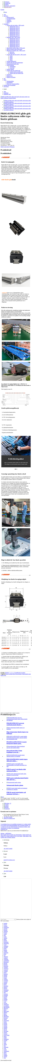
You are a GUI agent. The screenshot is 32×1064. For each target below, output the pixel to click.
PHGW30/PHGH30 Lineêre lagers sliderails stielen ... (17, 760)
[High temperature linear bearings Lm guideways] (17, 729)
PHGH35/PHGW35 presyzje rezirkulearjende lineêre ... (15, 724)
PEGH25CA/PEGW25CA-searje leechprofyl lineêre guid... (16, 742)
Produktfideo (10, 82)
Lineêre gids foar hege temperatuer (15, 62)
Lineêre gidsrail (10, 69)
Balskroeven (9, 76)
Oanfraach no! (4, 829)
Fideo (5, 80)
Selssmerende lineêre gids (13, 64)
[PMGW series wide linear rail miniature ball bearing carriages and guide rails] (17, 789)
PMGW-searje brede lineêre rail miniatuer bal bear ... (16, 793)
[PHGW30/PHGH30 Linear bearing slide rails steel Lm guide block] (17, 756)
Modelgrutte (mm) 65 (15, 36)
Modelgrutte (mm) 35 (15, 32)
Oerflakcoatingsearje (11, 61)
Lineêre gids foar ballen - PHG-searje (15, 25)
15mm (11, 56)
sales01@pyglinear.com (9, 818)
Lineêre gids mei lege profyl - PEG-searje (16, 54)
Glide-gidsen (26, 836)
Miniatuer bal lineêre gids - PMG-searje (16, 50)
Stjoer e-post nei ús (5, 146)
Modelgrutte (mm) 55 (15, 34)
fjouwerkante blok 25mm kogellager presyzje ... (14, 751)
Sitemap (2, 833)
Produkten (6, 24)
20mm (11, 57)
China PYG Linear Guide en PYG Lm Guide (11, 836)
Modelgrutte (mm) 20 (15, 28)
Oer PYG (6, 16)
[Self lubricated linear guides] (14, 782)
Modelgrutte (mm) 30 (15, 30)
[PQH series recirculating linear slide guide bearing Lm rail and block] (17, 775)
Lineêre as (9, 74)
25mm (11, 58)
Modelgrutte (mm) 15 (15, 26)
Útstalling (9, 20)
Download (6, 86)
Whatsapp (12, 146)
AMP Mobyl (8, 833)
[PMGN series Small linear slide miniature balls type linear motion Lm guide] (17, 766)
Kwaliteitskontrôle (11, 18)
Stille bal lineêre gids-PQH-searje (14, 49)
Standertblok (12, 66)
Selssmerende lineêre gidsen (15, 785)
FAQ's (8, 22)
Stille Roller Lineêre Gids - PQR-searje (16, 48)
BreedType (12, 53)
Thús (5, 14)
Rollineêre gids (7, 94)
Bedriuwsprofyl (10, 17)
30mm (11, 60)
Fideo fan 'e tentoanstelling (13, 84)
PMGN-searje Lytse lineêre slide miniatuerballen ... (16, 770)
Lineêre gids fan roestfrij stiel (13, 70)
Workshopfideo (10, 81)
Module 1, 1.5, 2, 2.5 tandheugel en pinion (15, 672)
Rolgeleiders (19, 834)
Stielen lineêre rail (26, 834)
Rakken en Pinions (11, 77)
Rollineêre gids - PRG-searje (13, 37)
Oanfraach (9, 21)
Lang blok (12, 68)
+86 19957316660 (8, 817)
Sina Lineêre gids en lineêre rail (8, 834)
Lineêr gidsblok (10, 65)
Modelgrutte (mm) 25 (15, 29)
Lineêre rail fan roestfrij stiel (16, 72)
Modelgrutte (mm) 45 (15, 33)
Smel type (12, 52)
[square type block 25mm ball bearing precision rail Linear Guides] (17, 747)
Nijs (5, 78)
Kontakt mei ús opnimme (9, 85)
